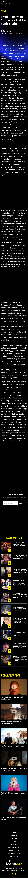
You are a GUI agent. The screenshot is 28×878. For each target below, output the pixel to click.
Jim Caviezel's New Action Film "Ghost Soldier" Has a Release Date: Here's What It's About (20, 658)
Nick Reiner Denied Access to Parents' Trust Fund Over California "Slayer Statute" (19, 633)
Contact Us (14, 856)
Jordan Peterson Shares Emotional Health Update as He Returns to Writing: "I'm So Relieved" (19, 646)
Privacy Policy (14, 850)
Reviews (14, 835)
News (14, 832)
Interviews (14, 838)
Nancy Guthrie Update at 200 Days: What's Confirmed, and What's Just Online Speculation (19, 545)
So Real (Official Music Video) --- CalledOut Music (12, 722)
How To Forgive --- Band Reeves (12, 746)
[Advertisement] (14, 527)
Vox (11, 351)
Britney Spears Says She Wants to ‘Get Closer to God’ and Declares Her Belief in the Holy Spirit (19, 620)
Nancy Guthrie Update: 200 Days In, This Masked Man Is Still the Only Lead (20, 557)
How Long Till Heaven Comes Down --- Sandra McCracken (14, 769)
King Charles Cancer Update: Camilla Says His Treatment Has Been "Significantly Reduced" (19, 583)
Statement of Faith (14, 853)
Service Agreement (14, 847)
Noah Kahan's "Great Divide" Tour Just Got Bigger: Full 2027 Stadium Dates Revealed (19, 608)
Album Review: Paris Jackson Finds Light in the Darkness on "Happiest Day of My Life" (20, 595)
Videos (14, 841)
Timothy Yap (7, 31)
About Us (14, 844)
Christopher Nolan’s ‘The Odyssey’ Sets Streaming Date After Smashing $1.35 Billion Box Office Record (20, 570)
